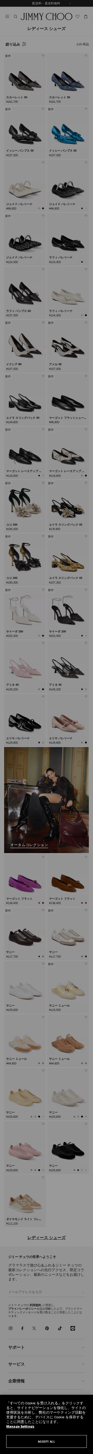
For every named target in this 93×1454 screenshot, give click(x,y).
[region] (46, 1424)
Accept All (46, 1441)
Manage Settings (20, 1426)
